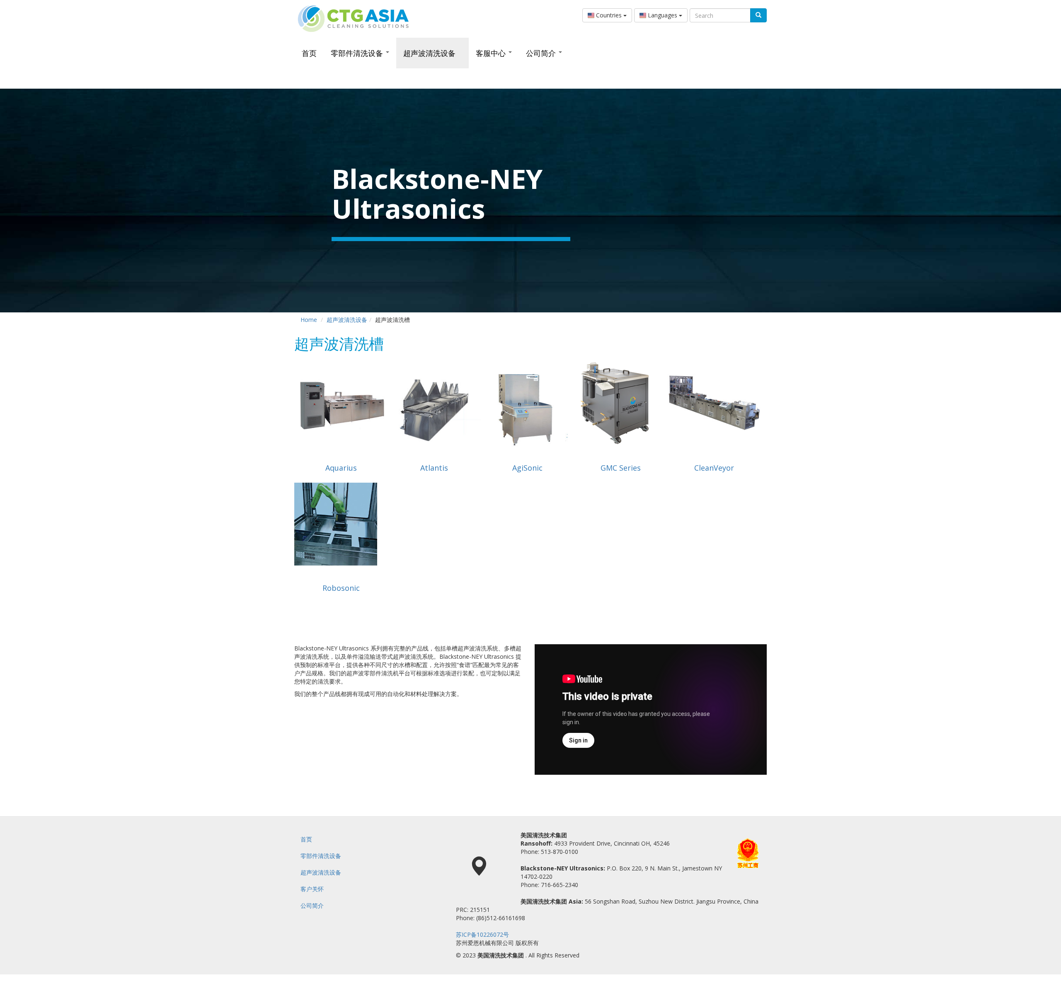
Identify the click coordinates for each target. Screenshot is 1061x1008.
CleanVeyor (714, 468)
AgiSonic (527, 468)
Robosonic (341, 588)
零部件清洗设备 (358, 53)
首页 (309, 53)
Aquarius (341, 468)
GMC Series (621, 468)
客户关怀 (312, 889)
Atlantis (434, 468)
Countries (608, 15)
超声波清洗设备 (430, 53)
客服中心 (492, 53)
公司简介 (542, 53)
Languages (662, 15)
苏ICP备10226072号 (482, 934)
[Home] (356, 18)
